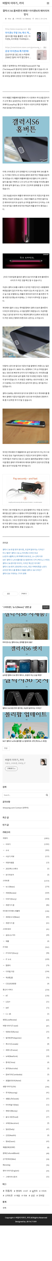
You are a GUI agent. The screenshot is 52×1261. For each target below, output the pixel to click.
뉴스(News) (27, 886)
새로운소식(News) (27, 917)
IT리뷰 (26, 947)
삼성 (33, 1195)
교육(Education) (27, 1123)
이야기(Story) (27, 899)
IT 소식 (27, 959)
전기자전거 (27, 875)
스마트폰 (26, 881)
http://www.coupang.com (16, 29)
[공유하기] (12, 594)
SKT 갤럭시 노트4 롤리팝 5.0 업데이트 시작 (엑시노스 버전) (26, 560)
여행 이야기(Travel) (26, 1026)
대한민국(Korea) (27, 1032)
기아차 (43, 1191)
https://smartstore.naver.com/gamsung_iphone (23, 48)
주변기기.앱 (27, 905)
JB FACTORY (31, 1222)
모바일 (41, 1195)
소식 (27, 850)
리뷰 (25, 1196)
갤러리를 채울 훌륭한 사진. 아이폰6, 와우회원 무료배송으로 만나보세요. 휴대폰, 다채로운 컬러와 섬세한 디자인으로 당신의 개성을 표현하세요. (18, 38)
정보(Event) (27, 1141)
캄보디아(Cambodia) (27, 1074)
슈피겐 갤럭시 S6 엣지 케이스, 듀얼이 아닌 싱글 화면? (22, 675)
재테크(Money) (27, 1111)
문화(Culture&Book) (26, 1153)
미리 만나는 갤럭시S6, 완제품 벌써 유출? (18, 642)
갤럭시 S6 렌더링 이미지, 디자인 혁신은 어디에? (22, 563)
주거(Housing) (27, 1092)
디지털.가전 (27, 971)
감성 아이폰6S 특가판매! (17, 51)
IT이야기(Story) (27, 953)
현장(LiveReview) (26, 1020)
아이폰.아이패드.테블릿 (26, 911)
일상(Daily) (27, 1129)
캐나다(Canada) (27, 1044)
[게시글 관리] (15, 594)
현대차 (19, 1191)
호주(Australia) (27, 1068)
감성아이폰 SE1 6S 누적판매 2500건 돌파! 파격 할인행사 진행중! (18, 56)
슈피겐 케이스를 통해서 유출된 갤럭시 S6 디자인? (22, 570)
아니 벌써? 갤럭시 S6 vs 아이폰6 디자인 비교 (20, 553)
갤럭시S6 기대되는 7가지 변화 (14, 574)
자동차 (26, 838)
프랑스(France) (27, 1050)
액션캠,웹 (27, 977)
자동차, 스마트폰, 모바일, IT (15, 763)
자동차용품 (27, 862)
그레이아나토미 (27, 1177)
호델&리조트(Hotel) (27, 1080)
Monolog (26, 1165)
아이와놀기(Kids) (27, 1105)
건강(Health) (27, 1135)
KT (27, 995)
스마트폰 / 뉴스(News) (23, 19)
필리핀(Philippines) (27, 1038)
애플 (27, 941)
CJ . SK (27, 1014)
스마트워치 (26, 929)
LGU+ (27, 1002)
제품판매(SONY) (26, 1147)
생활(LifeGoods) (27, 1099)
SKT (27, 1008)
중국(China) (27, 1062)
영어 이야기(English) (26, 1171)
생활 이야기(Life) (26, 1087)
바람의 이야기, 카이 (14, 760)
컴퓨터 (27, 965)
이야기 (27, 844)
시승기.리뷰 (27, 856)
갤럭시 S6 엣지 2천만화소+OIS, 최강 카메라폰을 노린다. (25, 567)
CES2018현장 (27, 983)
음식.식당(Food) (27, 1117)
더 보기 (45, 607)
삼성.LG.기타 (27, 935)
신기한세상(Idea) (26, 1159)
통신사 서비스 (26, 990)
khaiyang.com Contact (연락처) (16, 808)
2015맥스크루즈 (27, 868)
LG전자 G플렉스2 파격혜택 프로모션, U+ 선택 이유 (23, 556)
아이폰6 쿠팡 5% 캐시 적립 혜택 (18, 33)
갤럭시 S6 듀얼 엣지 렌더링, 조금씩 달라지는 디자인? (23, 550)
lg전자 (34, 1191)
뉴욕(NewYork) (27, 1056)
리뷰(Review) (27, 893)
